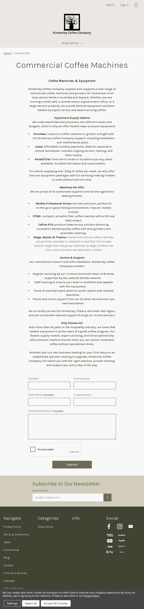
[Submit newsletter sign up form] (107, 497)
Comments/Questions (45, 410)
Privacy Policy (12, 526)
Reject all (31, 603)
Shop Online (70, 43)
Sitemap (9, 580)
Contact (8, 565)
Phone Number (82, 378)
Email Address (41, 394)
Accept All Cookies (56, 603)
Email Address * (41, 490)
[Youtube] (130, 526)
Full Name (33, 378)
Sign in (124, 4)
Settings (12, 603)
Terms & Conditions (16, 534)
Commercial (11, 550)
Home (7, 53)
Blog (6, 557)
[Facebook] (109, 526)
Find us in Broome (15, 573)
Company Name (82, 394)
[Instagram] (119, 526)
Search (110, 4)
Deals (7, 542)
